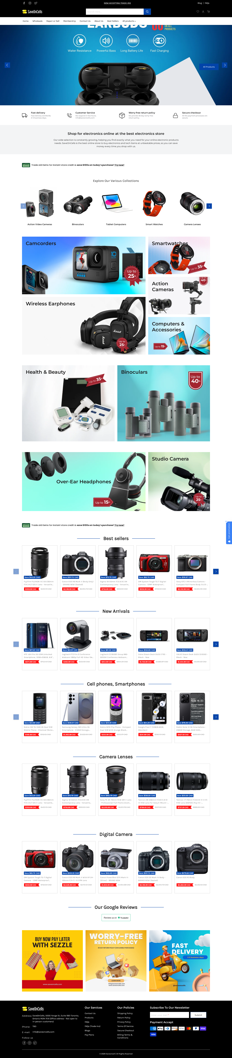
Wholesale (37, 21)
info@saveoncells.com (85, 118)
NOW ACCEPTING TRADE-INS (117, 3)
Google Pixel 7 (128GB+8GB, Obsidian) (151, 728)
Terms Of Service (125, 1026)
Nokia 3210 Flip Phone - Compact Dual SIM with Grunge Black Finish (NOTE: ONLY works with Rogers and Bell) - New (115, 729)
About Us (99, 21)
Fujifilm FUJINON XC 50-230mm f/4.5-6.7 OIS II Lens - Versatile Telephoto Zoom (39, 583)
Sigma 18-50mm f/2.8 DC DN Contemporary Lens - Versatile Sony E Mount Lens (114, 583)
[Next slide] (224, 65)
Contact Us (85, 21)
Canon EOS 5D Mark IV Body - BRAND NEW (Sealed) (151, 879)
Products (89, 1017)
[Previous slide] (7, 65)
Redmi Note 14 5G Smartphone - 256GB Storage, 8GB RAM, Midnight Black (191, 729)
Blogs (87, 1030)
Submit (198, 1015)
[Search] (147, 12)
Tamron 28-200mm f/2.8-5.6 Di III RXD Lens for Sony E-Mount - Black (153, 801)
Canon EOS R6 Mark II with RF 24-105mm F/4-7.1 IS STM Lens (77, 879)
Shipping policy (125, 1013)
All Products (214, 67)
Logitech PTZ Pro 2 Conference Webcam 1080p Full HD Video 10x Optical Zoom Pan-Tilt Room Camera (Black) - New (77, 656)
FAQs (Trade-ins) (92, 1026)
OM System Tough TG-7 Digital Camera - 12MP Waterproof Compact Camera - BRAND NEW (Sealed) (153, 583)
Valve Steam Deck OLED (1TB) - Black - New (152, 655)
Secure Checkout (125, 1030)
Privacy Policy (123, 1022)
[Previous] (16, 571)
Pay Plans (89, 1034)
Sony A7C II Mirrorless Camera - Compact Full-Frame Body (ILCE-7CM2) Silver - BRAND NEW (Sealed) (191, 583)
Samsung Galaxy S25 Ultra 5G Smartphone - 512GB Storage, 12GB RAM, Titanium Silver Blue (76, 729)
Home (25, 21)
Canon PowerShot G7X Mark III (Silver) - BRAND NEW (114, 879)
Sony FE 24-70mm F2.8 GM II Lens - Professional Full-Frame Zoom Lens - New (115, 801)
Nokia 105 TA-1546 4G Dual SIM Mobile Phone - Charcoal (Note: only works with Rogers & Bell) (39, 729)
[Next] (216, 571)
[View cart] (208, 11)
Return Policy (123, 1017)
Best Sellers (113, 21)
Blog (200, 3)
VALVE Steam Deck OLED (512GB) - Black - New (192, 655)
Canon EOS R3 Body (185, 877)
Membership (69, 21)
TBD (34, 1026)
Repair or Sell (52, 21)
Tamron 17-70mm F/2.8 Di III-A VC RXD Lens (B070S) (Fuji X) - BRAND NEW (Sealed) (191, 801)
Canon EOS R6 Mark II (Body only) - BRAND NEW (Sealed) (77, 583)
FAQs (207, 3)
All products (129, 21)
